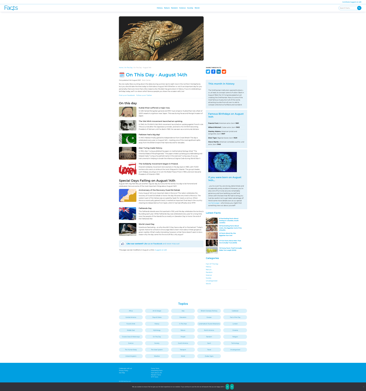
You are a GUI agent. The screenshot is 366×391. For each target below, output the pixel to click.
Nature (167, 8)
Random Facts (156, 375)
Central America (131, 317)
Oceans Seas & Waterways (131, 337)
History (160, 8)
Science (182, 8)
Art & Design (157, 311)
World (197, 8)
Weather (157, 356)
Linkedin (219, 71)
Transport (183, 350)
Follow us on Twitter (144, 95)
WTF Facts (154, 377)
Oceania (235, 330)
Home (121, 67)
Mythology (157, 330)
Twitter (208, 71)
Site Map (122, 373)
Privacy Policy (123, 370)
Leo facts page (213, 203)
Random (174, 8)
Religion (235, 337)
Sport (209, 343)
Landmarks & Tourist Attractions (209, 324)
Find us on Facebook (127, 95)
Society (190, 8)
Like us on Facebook (153, 244)
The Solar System (157, 350)
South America (183, 343)
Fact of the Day (212, 264)
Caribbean (235, 311)
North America (209, 330)
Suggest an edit (355, 2)
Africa (131, 311)
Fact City (11, 8)
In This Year (183, 324)
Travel (209, 350)
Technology (235, 343)
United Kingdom (130, 356)
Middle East (131, 330)
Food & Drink (130, 324)
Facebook (213, 71)
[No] (364, 387)
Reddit (224, 71)
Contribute (346, 2)
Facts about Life (156, 373)
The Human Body (131, 350)
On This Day (128, 67)
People (183, 337)
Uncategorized (211, 281)
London (235, 324)
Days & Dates (156, 317)
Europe (209, 317)
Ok (227, 386)
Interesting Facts (156, 370)
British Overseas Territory (209, 311)
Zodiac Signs (209, 356)
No (232, 386)
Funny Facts (155, 368)
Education (183, 317)
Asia (183, 311)
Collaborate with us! (125, 368)
